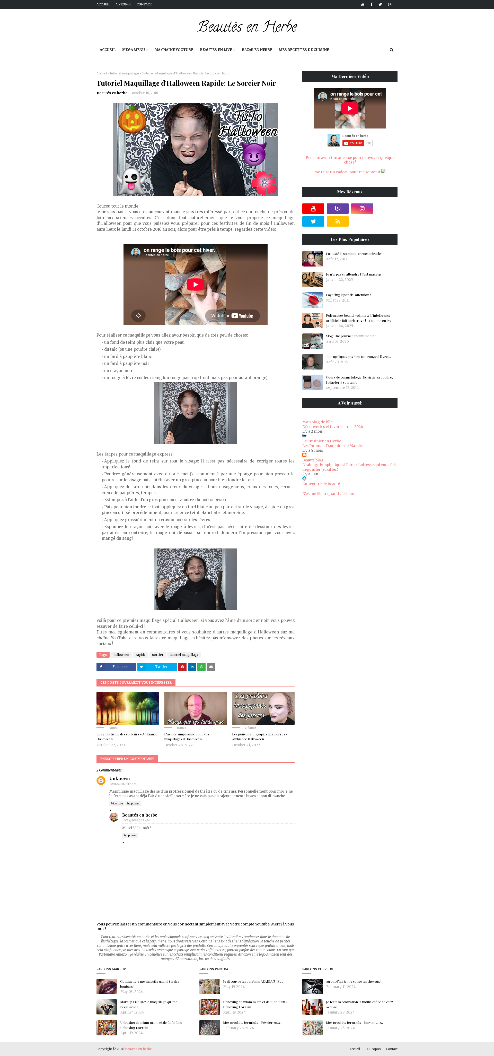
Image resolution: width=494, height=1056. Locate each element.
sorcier (157, 655)
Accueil (103, 4)
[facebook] (371, 4)
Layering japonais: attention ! (348, 295)
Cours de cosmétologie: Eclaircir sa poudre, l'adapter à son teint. (359, 379)
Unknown (119, 778)
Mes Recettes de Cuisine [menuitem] (304, 50)
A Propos (373, 1049)
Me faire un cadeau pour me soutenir (347, 172)
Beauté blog (313, 460)
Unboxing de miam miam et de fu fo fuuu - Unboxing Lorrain (152, 1025)
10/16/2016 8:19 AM (123, 784)
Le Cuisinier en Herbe (321, 441)
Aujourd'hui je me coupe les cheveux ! (353, 981)
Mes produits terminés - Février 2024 (251, 1022)
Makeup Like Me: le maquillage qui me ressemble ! (148, 1004)
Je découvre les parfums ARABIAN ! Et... (253, 981)
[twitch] (338, 208)
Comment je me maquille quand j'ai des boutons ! (149, 984)
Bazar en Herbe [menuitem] (257, 50)
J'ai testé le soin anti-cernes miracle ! (354, 253)
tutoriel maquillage (124, 73)
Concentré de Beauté (321, 484)
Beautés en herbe (112, 93)
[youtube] (362, 4)
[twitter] (380, 4)
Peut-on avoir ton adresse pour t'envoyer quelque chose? (350, 160)
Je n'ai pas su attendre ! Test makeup (353, 274)
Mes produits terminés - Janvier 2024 (354, 1022)
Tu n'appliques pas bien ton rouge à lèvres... (359, 356)
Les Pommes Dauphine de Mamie (332, 445)
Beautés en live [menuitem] (216, 50)
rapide (141, 655)
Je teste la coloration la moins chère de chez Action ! (359, 1004)
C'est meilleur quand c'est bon (329, 493)
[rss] (338, 221)
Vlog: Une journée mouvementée (351, 336)
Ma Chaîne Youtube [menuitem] (174, 50)
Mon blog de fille (317, 422)
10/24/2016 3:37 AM (136, 820)
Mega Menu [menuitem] (133, 50)
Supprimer (133, 803)
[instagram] (388, 4)
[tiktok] (387, 208)
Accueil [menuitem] (108, 50)
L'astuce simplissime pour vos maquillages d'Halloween (186, 736)
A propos (123, 4)
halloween (121, 655)
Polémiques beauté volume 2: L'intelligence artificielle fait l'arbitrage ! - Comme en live (359, 318)
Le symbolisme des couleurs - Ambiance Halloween (126, 736)
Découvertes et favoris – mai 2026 (332, 426)
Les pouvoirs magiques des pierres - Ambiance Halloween (259, 736)
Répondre (117, 803)
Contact (144, 4)
